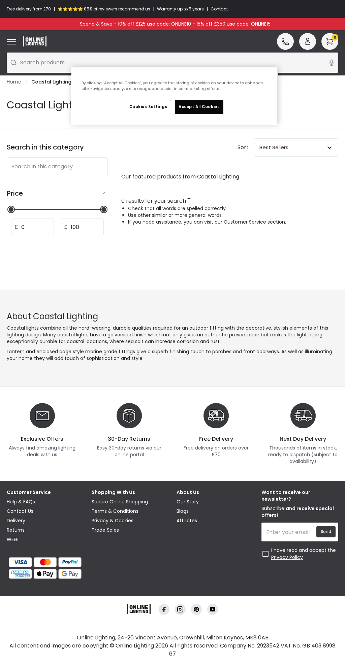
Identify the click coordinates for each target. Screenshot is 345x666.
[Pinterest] (196, 609)
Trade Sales (105, 530)
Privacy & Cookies (112, 520)
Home (14, 81)
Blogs (183, 511)
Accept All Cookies (199, 106)
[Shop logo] (34, 41)
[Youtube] (213, 609)
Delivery (16, 520)
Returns (16, 530)
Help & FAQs (21, 501)
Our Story (188, 501)
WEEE (13, 539)
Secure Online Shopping (120, 501)
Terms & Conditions (115, 511)
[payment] (45, 562)
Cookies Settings (148, 106)
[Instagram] (180, 609)
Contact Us (20, 511)
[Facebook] (164, 609)
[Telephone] (285, 41)
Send (326, 531)
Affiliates (187, 520)
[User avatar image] (307, 41)
